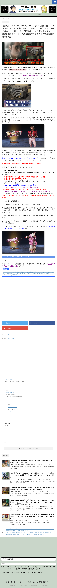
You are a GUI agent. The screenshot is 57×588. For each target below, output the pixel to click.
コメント (6, 425)
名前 (5, 443)
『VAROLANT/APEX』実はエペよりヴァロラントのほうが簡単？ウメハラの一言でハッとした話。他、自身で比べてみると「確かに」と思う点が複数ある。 (32, 516)
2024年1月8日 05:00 (10, 392)
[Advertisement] (13, 289)
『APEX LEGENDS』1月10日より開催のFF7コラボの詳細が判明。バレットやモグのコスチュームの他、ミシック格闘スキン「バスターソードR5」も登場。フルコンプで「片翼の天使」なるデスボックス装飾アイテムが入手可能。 (28, 273)
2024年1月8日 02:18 (8, 379)
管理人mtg (11, 338)
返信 (5, 383)
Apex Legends (6, 334)
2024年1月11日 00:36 (12, 407)
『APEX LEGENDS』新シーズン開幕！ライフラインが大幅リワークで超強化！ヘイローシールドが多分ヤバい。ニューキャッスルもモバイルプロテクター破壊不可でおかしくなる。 (32, 502)
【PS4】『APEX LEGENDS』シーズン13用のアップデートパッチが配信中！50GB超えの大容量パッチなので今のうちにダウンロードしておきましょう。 (32, 475)
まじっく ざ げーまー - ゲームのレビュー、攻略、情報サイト (28, 582)
